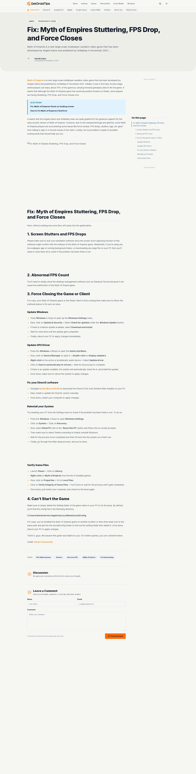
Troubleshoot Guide (47, 21)
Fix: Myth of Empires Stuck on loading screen (52, 106)
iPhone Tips (118, 10)
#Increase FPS (72, 557)
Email (79, 599)
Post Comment (117, 636)
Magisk (69, 10)
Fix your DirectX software (146, 150)
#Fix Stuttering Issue (43, 557)
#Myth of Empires (89, 557)
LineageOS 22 (59, 10)
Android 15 (46, 10)
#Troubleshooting (107, 557)
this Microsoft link (51, 388)
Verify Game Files (143, 158)
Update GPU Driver (144, 146)
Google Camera (81, 10)
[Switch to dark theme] (166, 3)
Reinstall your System (145, 154)
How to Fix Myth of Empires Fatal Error (48, 111)
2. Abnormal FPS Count (143, 134)
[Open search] (160, 3)
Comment (31, 610)
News (75, 4)
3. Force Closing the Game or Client (148, 138)
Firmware (107, 10)
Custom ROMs (95, 10)
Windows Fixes (131, 10)
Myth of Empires (35, 80)
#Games (59, 557)
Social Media (118, 4)
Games (94, 4)
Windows (131, 4)
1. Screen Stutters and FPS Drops (147, 130)
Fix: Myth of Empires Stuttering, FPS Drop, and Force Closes (148, 124)
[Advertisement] (76, 263)
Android (84, 4)
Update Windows (143, 142)
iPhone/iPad (105, 4)
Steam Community (43, 542)
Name (29, 599)
